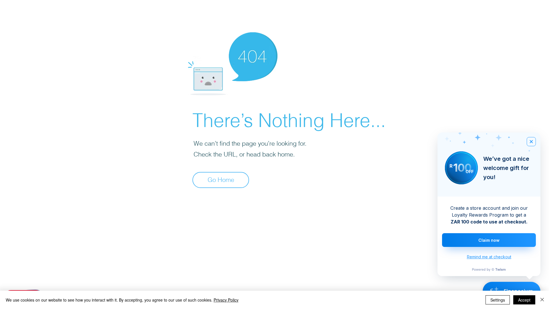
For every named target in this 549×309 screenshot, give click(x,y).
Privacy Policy (226, 300)
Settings (497, 300)
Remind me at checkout (489, 256)
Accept (524, 300)
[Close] (542, 299)
